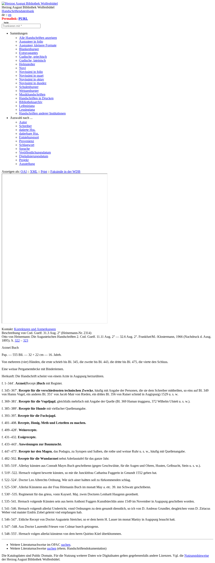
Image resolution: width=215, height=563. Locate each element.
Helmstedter (27, 64)
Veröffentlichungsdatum (35, 152)
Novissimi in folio (31, 72)
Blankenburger (29, 49)
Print (44, 171)
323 (25, 340)
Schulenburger (28, 87)
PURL (23, 18)
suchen (65, 544)
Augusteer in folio (31, 41)
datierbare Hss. (29, 133)
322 (17, 340)
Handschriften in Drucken (36, 98)
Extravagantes (28, 53)
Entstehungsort (29, 137)
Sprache (24, 148)
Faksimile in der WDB (65, 171)
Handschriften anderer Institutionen (42, 113)
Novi (22, 68)
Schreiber (25, 126)
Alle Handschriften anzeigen (38, 37)
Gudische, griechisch (33, 56)
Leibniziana (27, 106)
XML (33, 171)
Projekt (24, 160)
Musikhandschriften (32, 94)
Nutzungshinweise (196, 555)
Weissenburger (29, 90)
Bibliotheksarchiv (30, 102)
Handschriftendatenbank (18, 11)
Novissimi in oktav (31, 79)
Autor (23, 122)
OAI (24, 171)
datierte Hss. (27, 130)
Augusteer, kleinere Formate (37, 45)
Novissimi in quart (31, 75)
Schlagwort (26, 145)
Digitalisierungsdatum (33, 156)
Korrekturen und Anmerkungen (35, 329)
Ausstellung (27, 164)
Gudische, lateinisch (32, 60)
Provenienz (26, 141)
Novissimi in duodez (32, 83)
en (9, 15)
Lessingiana (27, 109)
